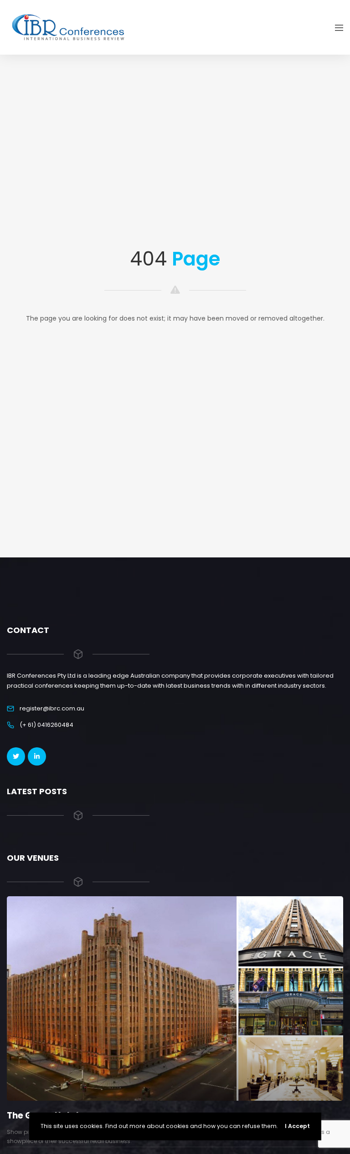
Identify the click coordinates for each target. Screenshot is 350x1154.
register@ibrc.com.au (52, 708)
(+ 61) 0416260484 (46, 724)
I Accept (297, 1126)
